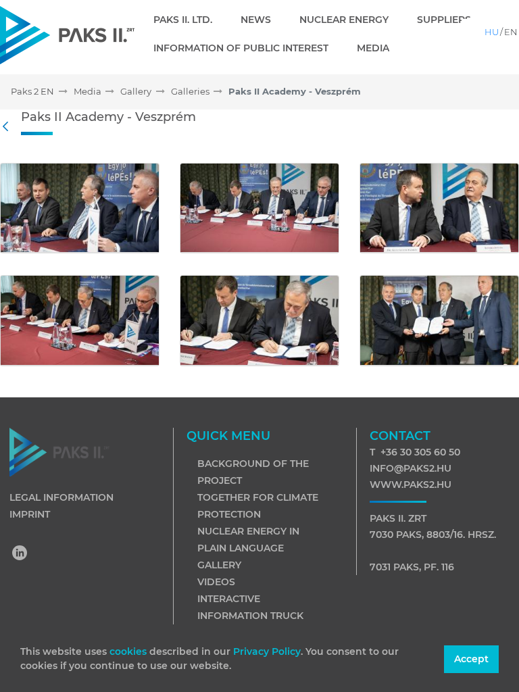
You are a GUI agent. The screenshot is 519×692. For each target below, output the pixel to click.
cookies (129, 651)
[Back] (9, 127)
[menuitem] (188, 19)
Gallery (219, 565)
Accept (471, 659)
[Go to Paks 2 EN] (67, 34)
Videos (216, 582)
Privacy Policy (267, 651)
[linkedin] (20, 554)
